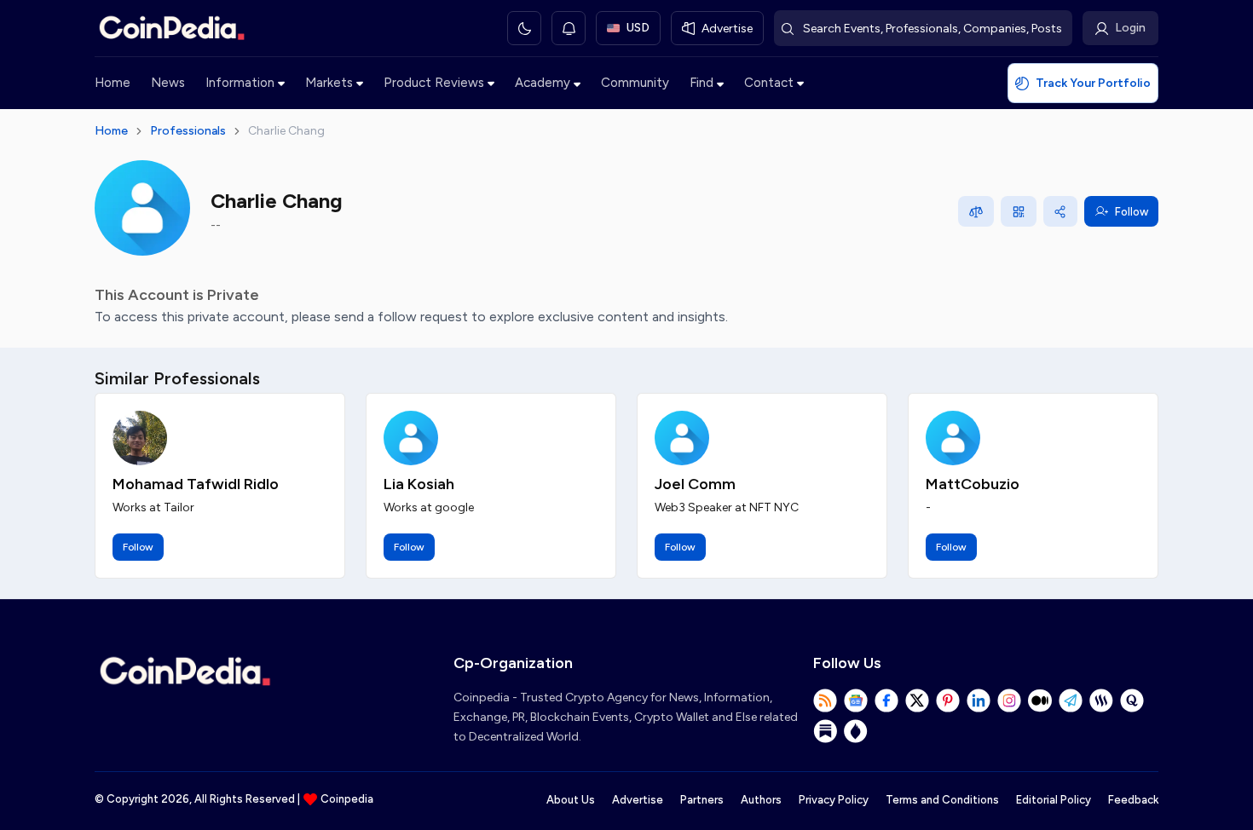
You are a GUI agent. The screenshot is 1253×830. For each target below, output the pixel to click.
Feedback (1133, 799)
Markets (329, 82)
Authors (761, 799)
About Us (570, 799)
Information (239, 82)
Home (112, 82)
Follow (1131, 211)
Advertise (637, 799)
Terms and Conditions (942, 799)
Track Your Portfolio (1093, 83)
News (168, 82)
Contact (769, 82)
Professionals (188, 131)
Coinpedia (346, 799)
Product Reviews (434, 82)
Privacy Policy (834, 799)
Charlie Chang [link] (286, 131)
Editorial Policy (1053, 799)
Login (1130, 27)
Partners (702, 799)
